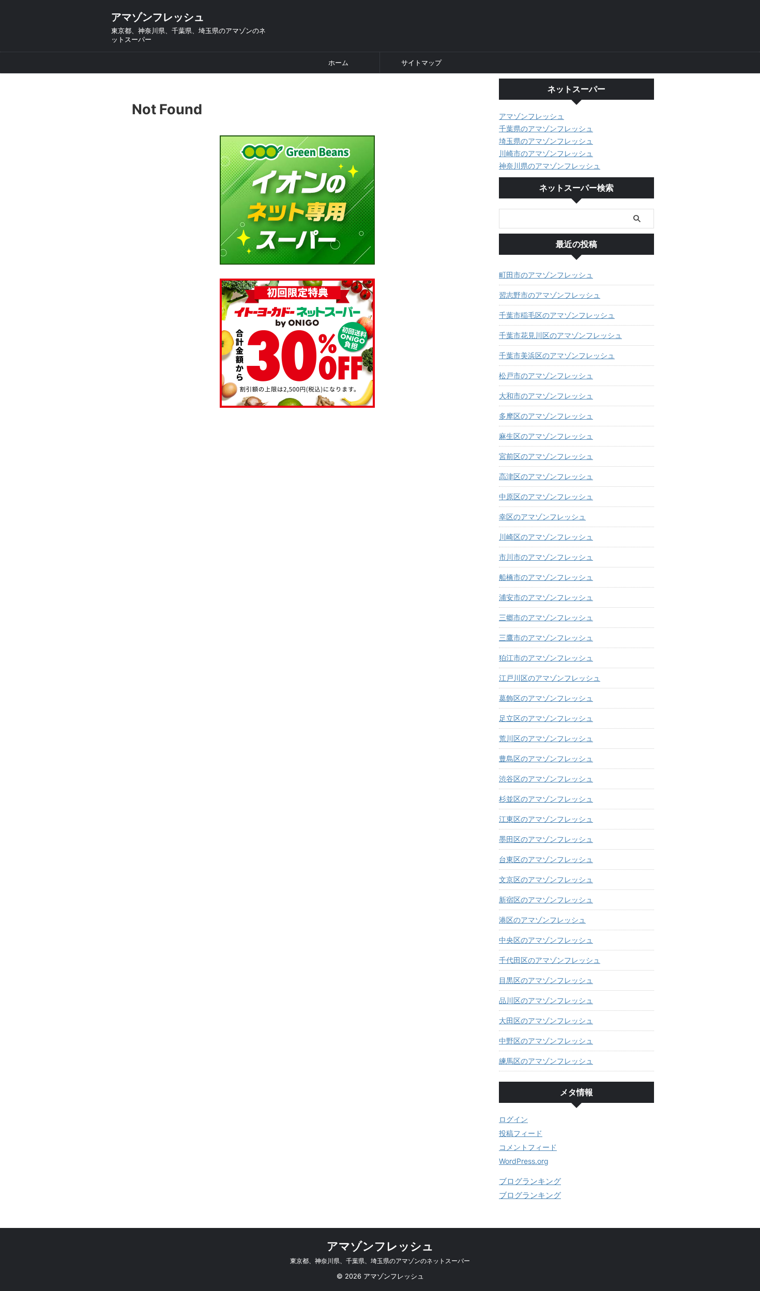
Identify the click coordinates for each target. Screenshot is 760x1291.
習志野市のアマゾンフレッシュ (549, 294)
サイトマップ (421, 62)
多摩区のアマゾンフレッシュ (546, 415)
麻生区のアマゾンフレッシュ (546, 436)
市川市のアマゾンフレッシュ (546, 556)
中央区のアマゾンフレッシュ (546, 939)
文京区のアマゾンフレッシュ (546, 879)
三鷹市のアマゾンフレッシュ (546, 637)
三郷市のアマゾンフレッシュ (546, 617)
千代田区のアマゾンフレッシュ (549, 960)
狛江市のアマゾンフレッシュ (546, 657)
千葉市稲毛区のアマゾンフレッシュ (557, 315)
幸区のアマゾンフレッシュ (542, 516)
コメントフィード (528, 1147)
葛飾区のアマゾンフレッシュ (546, 698)
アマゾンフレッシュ (157, 17)
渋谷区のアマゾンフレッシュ (546, 778)
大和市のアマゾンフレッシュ (546, 395)
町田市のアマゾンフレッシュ (546, 274)
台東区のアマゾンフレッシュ (546, 859)
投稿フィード (520, 1133)
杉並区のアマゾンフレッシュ (546, 798)
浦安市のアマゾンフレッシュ (546, 597)
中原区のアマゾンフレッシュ (546, 496)
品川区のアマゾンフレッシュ (546, 1000)
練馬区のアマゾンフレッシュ (546, 1060)
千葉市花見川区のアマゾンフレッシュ (560, 335)
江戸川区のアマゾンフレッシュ (549, 677)
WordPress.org (524, 1161)
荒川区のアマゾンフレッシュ (546, 738)
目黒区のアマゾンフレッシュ (546, 980)
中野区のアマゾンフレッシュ (546, 1040)
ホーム (338, 62)
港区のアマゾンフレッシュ (542, 919)
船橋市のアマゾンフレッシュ (546, 577)
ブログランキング (530, 1181)
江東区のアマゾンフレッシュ (546, 818)
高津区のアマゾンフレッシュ (546, 476)
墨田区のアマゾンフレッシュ (546, 839)
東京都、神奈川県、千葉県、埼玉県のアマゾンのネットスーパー (380, 1261)
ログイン (513, 1119)
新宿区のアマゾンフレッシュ (546, 899)
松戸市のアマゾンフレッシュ (546, 375)
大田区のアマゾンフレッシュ (546, 1020)
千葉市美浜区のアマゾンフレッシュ (557, 355)
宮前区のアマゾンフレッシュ (546, 456)
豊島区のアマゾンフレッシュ (546, 758)
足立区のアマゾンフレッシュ (546, 718)
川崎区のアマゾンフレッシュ (546, 536)
